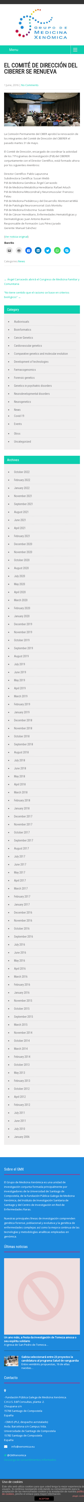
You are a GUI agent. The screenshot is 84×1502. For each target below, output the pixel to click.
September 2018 (23, 744)
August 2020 (21, 568)
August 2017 (21, 848)
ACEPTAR (44, 1498)
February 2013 (22, 1080)
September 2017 (23, 840)
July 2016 (19, 944)
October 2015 (22, 1008)
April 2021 (20, 528)
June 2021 (20, 520)
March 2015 (21, 1024)
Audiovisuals (21, 321)
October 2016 (22, 928)
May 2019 (19, 680)
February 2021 (22, 536)
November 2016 (23, 920)
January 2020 (22, 616)
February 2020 (22, 608)
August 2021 (21, 512)
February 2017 (22, 896)
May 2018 (19, 776)
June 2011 (20, 1120)
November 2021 (23, 496)
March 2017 (21, 888)
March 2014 (21, 1048)
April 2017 (20, 880)
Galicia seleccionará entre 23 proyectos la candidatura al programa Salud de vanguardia (50, 1358)
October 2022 (22, 472)
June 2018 (20, 768)
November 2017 (23, 824)
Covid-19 (19, 416)
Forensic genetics (24, 377)
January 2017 (22, 904)
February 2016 (22, 984)
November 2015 (23, 1000)
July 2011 (19, 1112)
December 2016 (23, 912)
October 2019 (22, 640)
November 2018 (23, 728)
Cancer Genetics (23, 337)
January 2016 (22, 992)
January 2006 (22, 1136)
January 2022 (22, 488)
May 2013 (19, 1072)
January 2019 (22, 712)
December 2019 (23, 624)
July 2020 (19, 576)
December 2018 (23, 720)
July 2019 (19, 664)
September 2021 (23, 504)
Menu (13, 49)
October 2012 (22, 1088)
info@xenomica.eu (23, 1446)
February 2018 (22, 800)
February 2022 (22, 480)
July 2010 (19, 1128)
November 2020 (23, 552)
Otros (17, 433)
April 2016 (20, 968)
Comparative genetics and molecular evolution (41, 353)
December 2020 (23, 544)
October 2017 (22, 832)
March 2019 (21, 696)
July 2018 (19, 760)
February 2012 (22, 1104)
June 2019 (20, 672)
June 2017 (20, 864)
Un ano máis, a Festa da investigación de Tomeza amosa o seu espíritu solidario (40, 1339)
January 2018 (22, 808)
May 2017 (19, 872)
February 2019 (22, 704)
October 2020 (22, 560)
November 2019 (23, 632)
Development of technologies (31, 361)
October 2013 (22, 1064)
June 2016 (20, 952)
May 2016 (19, 960)
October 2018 (22, 736)
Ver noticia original (16, 236)
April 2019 (20, 688)
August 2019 (21, 656)
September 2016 (23, 936)
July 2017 (19, 856)
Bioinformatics (22, 329)
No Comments (30, 85)
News (21, 261)
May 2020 (19, 584)
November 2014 (23, 1032)
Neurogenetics (22, 401)
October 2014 (22, 1040)
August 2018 (21, 752)
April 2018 (20, 784)
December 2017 (23, 816)
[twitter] (5, 1455)
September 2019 (23, 648)
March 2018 (21, 792)
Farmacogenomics (25, 369)
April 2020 (20, 592)
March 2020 (21, 600)
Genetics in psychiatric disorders (33, 385)
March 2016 (21, 976)
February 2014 (22, 1056)
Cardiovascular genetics (28, 345)
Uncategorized (22, 441)
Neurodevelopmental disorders (32, 393)
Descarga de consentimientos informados (30, 1460)
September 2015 (23, 1016)
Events (18, 424)
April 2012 (20, 1096)
